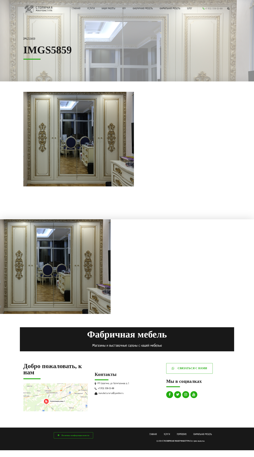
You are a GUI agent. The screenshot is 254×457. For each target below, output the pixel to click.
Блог (189, 8)
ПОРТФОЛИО (181, 434)
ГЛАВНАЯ (153, 434)
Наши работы (108, 8)
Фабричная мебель (143, 8)
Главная (76, 8)
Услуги (91, 8)
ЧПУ (124, 8)
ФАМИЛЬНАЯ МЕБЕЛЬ (202, 434)
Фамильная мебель (170, 8)
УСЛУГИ (167, 434)
